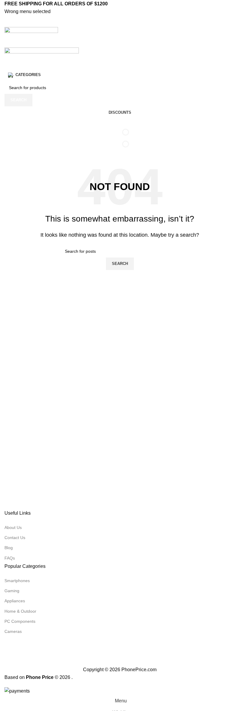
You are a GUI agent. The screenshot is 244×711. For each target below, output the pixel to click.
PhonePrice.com (139, 669)
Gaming (11, 590)
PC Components (19, 621)
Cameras (13, 631)
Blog (8, 547)
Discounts (120, 112)
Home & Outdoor (20, 611)
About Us (13, 527)
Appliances (14, 600)
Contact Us (14, 537)
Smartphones (17, 580)
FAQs (9, 558)
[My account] (119, 42)
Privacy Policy (96, 661)
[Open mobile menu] (119, 21)
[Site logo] (31, 31)
